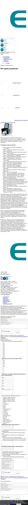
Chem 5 (4, 405)
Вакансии (17, 107)
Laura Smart (5, 414)
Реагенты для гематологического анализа (12, 437)
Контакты (6, 61)
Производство (16, 95)
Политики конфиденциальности (20, 336)
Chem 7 (4, 402)
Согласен (19, 504)
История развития (17, 82)
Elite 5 (4, 406)
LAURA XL (5, 410)
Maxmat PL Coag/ (7, 415)
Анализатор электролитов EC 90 (8, 122)
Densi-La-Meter (6, 422)
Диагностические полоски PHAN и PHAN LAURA (14, 438)
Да (3, 343)
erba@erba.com (7, 294)
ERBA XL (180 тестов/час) (9, 401)
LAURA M (5, 413)
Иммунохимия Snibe (7, 303)
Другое (4, 423)
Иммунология (6, 300)
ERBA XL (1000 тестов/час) (9, 397)
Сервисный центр (8, 59)
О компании (7, 56)
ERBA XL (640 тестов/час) (9, 398)
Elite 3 (4, 407)
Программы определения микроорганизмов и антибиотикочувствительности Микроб (12, 452)
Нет (4, 344)
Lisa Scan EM (6, 419)
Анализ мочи (6, 296)
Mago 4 (4, 418)
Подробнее (12, 504)
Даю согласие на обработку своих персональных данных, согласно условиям (14, 336)
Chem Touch (5, 403)
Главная (2, 65)
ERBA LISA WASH (7, 420)
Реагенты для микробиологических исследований (14, 440)
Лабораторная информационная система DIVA (13, 456)
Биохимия (5, 297)
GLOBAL (8, 63)
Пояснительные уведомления (20, 120)
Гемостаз (5, 302)
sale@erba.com (7, 286)
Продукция (6, 57)
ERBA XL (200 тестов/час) (9, 400)
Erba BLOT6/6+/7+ (7, 409)
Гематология (6, 299)
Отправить (3, 337)
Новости (6, 60)
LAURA (5, 411)
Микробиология (6, 301)
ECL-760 (5, 416)
